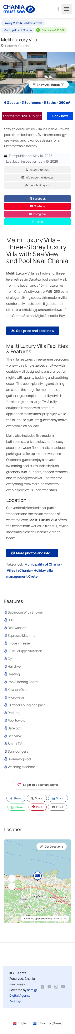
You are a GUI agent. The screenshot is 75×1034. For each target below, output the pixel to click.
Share (17, 798)
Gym (11, 658)
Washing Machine (21, 766)
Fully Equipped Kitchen (25, 651)
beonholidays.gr (39, 185)
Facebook (39, 198)
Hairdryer (15, 666)
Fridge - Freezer (19, 643)
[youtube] (63, 987)
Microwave (16, 697)
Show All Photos (48, 85)
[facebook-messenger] (49, 987)
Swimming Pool (19, 759)
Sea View (14, 736)
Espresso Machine (21, 635)
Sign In (57, 9)
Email (59, 807)
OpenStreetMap (43, 918)
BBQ (11, 620)
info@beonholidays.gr (39, 177)
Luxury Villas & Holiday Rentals (23, 23)
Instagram (39, 214)
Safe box (14, 728)
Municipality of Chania (18, 30)
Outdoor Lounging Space (27, 705)
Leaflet (27, 918)
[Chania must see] (19, 9)
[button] (11, 878)
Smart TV (15, 743)
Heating (14, 674)
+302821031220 (39, 170)
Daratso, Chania (17, 45)
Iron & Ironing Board (23, 682)
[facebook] (42, 987)
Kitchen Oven (18, 689)
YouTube (39, 206)
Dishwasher (17, 627)
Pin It (38, 807)
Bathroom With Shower (25, 612)
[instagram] (56, 987)
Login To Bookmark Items (40, 785)
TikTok (39, 222)
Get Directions (54, 846)
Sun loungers (18, 751)
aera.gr (32, 990)
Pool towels (16, 720)
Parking (13, 712)
